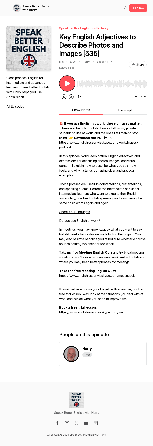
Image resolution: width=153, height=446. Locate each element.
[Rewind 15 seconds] (64, 96)
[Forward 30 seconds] (71, 96)
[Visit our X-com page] (76, 423)
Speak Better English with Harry (37, 8)
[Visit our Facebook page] (57, 423)
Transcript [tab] (125, 110)
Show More (15, 97)
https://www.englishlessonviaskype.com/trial (91, 312)
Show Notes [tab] (81, 110)
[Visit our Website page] (96, 423)
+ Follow (138, 8)
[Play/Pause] (67, 83)
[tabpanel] (103, 220)
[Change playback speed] (79, 96)
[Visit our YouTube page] (86, 423)
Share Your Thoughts (74, 212)
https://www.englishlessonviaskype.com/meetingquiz (97, 276)
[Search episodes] (125, 8)
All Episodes (15, 106)
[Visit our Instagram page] (67, 423)
